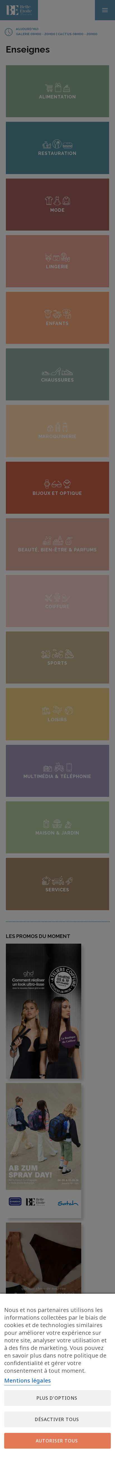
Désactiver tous (57, 1419)
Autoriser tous (57, 1441)
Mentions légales (27, 1380)
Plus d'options (57, 1398)
